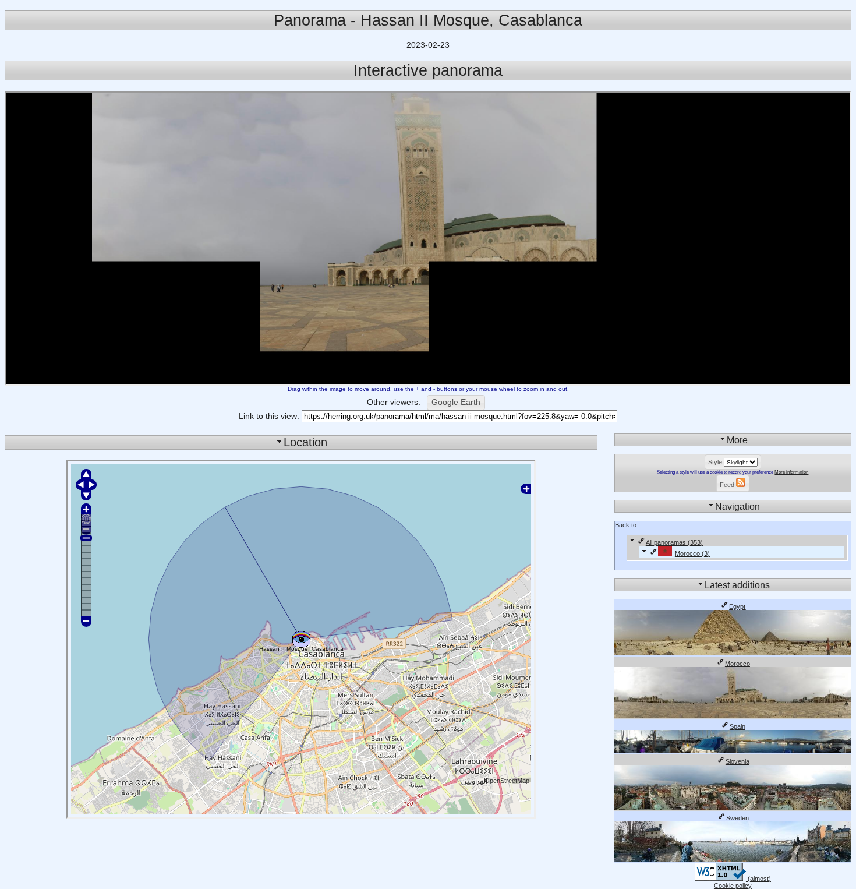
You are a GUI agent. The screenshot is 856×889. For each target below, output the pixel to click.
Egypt (737, 606)
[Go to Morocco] (732, 715)
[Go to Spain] (732, 750)
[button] (456, 402)
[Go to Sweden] (732, 859)
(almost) (758, 878)
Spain (737, 726)
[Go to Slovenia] (732, 807)
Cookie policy (733, 885)
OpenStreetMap (506, 780)
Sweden (737, 817)
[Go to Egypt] (732, 653)
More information (791, 472)
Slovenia (737, 761)
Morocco (737, 663)
